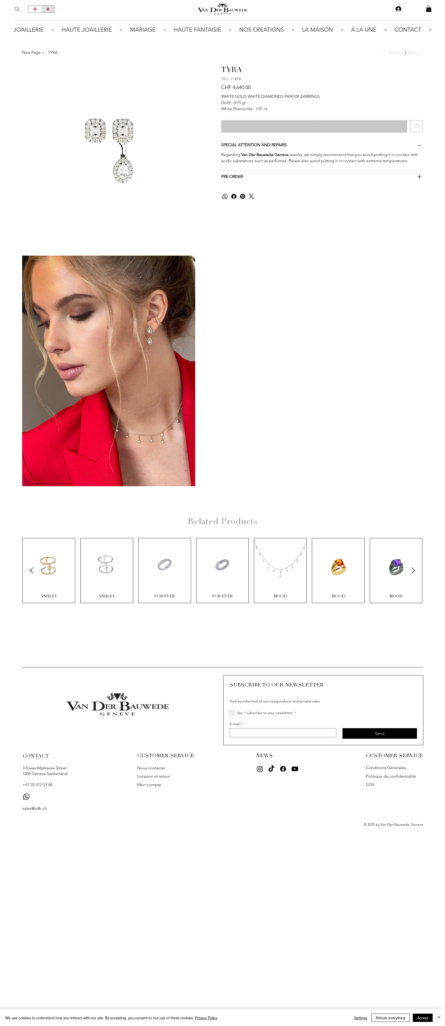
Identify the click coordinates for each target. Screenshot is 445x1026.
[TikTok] (271, 769)
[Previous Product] (32, 570)
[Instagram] (260, 769)
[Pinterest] (242, 196)
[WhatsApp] (225, 196)
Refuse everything (390, 1017)
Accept (422, 1017)
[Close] (439, 1018)
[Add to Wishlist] (416, 126)
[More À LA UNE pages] (385, 30)
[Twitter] (251, 196)
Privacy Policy (206, 1017)
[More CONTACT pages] (430, 30)
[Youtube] (295, 769)
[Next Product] (413, 570)
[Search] (17, 9)
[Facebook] (234, 196)
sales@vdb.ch (34, 808)
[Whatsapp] (26, 797)
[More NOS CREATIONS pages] (293, 30)
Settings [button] (360, 1017)
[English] (47, 9)
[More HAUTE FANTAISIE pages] (230, 30)
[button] (429, 8)
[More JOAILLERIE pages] (53, 30)
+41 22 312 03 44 (37, 784)
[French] (35, 9)
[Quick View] (49, 564)
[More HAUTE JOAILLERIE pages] (121, 30)
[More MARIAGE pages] (165, 30)
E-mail (236, 724)
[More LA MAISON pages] (342, 30)
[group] (222, 571)
